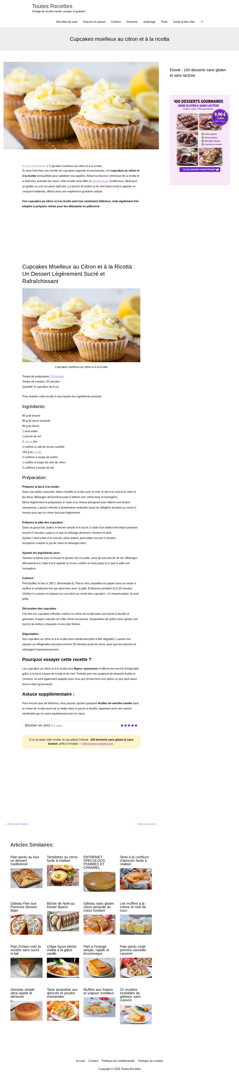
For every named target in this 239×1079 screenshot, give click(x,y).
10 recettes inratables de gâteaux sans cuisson (130, 995)
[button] (202, 22)
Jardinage (149, 21)
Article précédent (16, 824)
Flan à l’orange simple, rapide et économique (96, 950)
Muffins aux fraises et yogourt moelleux (98, 991)
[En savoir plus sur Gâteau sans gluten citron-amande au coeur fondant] (99, 924)
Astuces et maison (94, 21)
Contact (93, 1060)
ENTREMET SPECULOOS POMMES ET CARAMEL (94, 862)
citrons (28, 441)
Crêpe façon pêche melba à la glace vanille (61, 950)
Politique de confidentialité (118, 1060)
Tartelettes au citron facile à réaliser (62, 858)
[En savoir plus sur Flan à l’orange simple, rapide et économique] (99, 967)
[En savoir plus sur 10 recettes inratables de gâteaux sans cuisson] (136, 1013)
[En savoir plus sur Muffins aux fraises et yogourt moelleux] (99, 1006)
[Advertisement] (81, 238)
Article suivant (148, 824)
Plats (164, 21)
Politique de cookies (150, 1060)
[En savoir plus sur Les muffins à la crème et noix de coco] (136, 924)
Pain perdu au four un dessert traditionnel (24, 860)
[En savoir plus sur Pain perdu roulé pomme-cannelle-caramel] (136, 967)
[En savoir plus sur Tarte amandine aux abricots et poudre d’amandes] (63, 1010)
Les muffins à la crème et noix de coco (133, 907)
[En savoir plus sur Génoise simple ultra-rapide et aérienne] (26, 1010)
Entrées (116, 21)
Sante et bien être (184, 21)
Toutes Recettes (52, 6)
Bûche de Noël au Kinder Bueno (61, 905)
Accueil (80, 1060)
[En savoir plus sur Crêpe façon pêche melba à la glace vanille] (63, 967)
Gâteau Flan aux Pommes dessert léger (23, 907)
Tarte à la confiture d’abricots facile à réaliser (134, 860)
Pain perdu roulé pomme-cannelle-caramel (133, 950)
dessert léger (101, 181)
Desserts (132, 21)
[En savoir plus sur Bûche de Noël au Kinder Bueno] (63, 921)
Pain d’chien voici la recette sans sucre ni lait (25, 950)
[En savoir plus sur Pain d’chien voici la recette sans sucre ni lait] (26, 967)
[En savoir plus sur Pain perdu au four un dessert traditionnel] (26, 877)
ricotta (37, 452)
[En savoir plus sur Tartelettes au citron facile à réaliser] (63, 875)
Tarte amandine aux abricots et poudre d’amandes (62, 993)
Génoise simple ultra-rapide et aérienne (22, 993)
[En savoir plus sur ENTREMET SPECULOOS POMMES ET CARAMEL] (99, 881)
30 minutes (57, 376)
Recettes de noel (66, 21)
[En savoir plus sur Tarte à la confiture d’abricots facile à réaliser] (136, 878)
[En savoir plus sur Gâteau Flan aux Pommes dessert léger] (26, 924)
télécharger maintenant (98, 743)
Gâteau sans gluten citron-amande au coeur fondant (98, 907)
